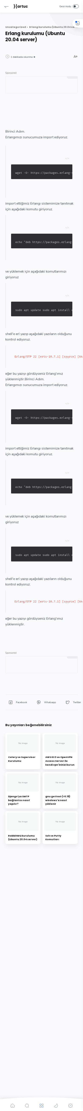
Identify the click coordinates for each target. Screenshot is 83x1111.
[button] (6, 6)
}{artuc (20, 6)
